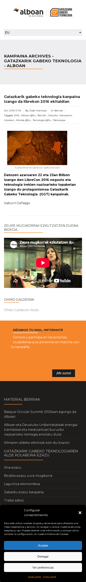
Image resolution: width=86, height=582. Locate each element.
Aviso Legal (34, 576)
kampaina (66, 115)
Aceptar (43, 545)
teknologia (59, 120)
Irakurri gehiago (17, 203)
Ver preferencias (43, 567)
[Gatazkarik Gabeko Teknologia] (43, 12)
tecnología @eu (42, 120)
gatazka (53, 115)
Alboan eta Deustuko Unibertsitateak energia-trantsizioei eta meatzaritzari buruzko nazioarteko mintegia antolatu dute (41, 429)
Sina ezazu (12, 467)
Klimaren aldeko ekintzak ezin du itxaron (37, 443)
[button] (80, 513)
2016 (16, 115)
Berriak (58, 110)
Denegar (43, 556)
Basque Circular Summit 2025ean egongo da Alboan (40, 414)
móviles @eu (23, 120)
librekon (9, 120)
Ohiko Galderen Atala (21, 310)
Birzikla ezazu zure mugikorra (28, 476)
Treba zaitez (14, 500)
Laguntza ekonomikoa (22, 484)
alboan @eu (28, 115)
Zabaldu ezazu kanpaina (24, 492)
